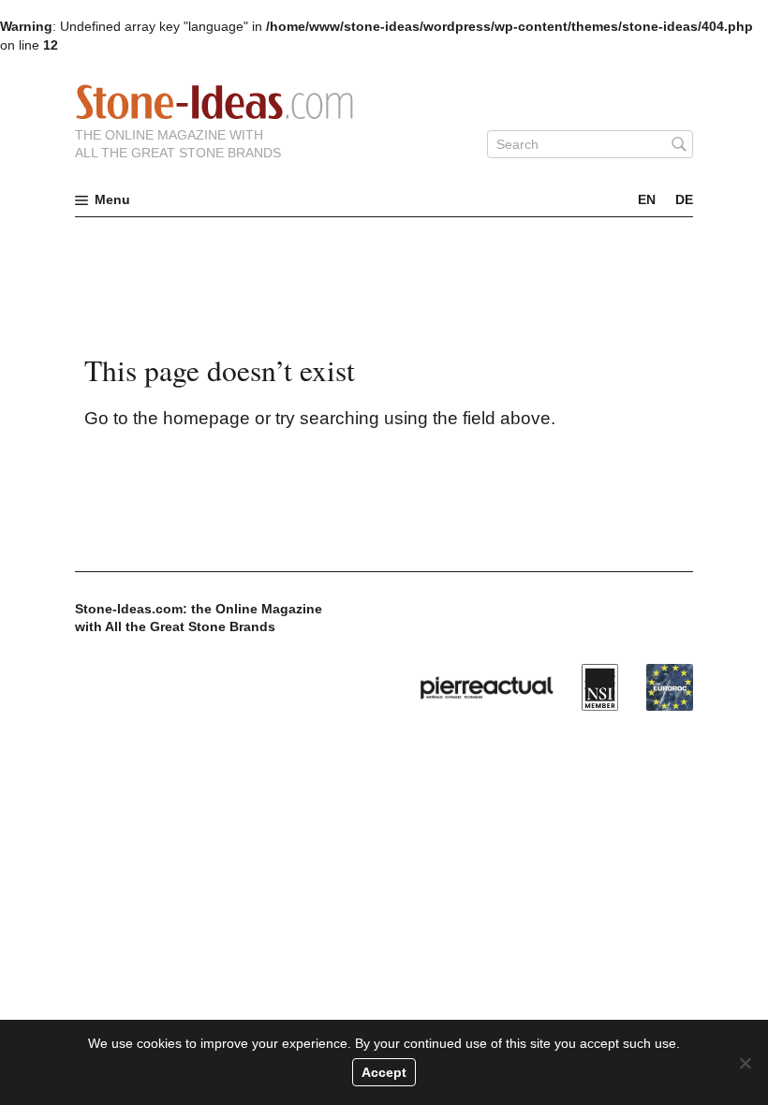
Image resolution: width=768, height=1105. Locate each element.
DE (684, 199)
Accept (384, 1072)
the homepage (191, 418)
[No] (744, 1062)
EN (647, 199)
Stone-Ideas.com (214, 102)
